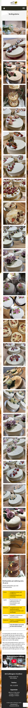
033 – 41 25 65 (14, 685)
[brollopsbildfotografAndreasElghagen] (14, 28)
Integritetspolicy (13, 704)
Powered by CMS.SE (14, 705)
